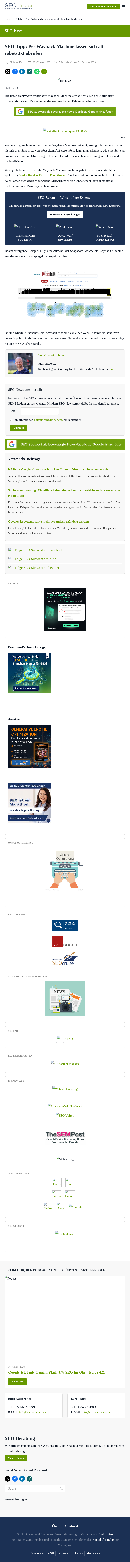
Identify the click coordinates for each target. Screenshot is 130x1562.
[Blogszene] (65, 1000)
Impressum (63, 1553)
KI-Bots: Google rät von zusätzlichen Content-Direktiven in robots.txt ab (58, 469)
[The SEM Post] (65, 1137)
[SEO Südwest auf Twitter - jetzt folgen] (50, 1206)
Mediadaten (93, 1553)
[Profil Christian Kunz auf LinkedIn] (71, 1194)
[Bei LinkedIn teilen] (22, 71)
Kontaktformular (103, 1539)
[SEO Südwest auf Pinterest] (58, 1194)
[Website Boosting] (65, 1088)
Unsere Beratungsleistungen (65, 214)
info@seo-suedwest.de (33, 1412)
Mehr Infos (106, 1534)
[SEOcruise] (65, 958)
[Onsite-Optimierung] (65, 869)
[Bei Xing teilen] (29, 71)
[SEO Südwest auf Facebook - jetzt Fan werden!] (59, 1182)
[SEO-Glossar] (65, 1233)
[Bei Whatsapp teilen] (37, 71)
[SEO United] (65, 1115)
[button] (123, 6)
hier (112, 369)
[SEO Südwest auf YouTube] (77, 1206)
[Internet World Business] (65, 1106)
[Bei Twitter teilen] (7, 71)
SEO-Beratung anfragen (103, 6)
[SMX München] (65, 924)
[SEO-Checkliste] (65, 609)
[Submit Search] (61, 1488)
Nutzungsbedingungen (49, 419)
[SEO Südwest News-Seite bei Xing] (62, 1206)
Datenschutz (37, 1553)
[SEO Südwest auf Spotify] (71, 1182)
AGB (51, 1553)
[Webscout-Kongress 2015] (65, 941)
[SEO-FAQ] (65, 1038)
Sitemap (78, 1553)
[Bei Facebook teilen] (15, 71)
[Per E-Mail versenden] (44, 71)
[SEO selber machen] (65, 1063)
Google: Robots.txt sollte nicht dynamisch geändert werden (48, 521)
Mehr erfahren (16, 1458)
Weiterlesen (17, 1381)
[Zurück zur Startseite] (18, 6)
